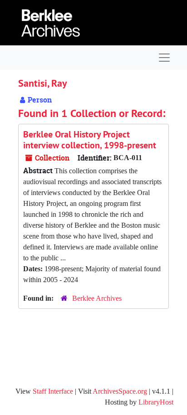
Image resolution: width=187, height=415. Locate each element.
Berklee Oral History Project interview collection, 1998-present (89, 139)
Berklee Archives (97, 298)
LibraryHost (155, 402)
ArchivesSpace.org (120, 391)
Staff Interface (53, 391)
